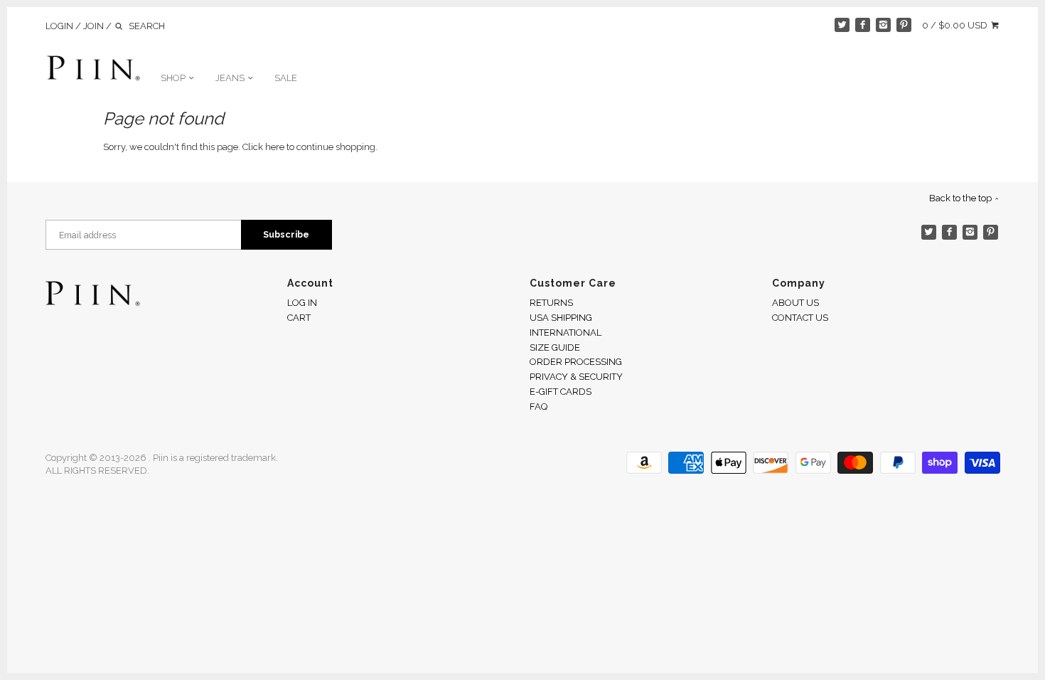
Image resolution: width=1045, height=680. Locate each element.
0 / (954, 25)
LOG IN (302, 302)
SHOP (174, 78)
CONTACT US (800, 317)
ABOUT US (795, 302)
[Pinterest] (903, 25)
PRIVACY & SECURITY (576, 376)
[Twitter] (842, 25)
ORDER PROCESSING (576, 361)
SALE (285, 78)
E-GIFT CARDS (560, 391)
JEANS (231, 78)
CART (299, 317)
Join (93, 26)
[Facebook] (862, 25)
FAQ (538, 406)
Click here (263, 147)
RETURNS (551, 302)
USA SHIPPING (561, 317)
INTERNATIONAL (565, 332)
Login (59, 26)
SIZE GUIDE (555, 347)
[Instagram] (883, 25)
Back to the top (961, 198)
